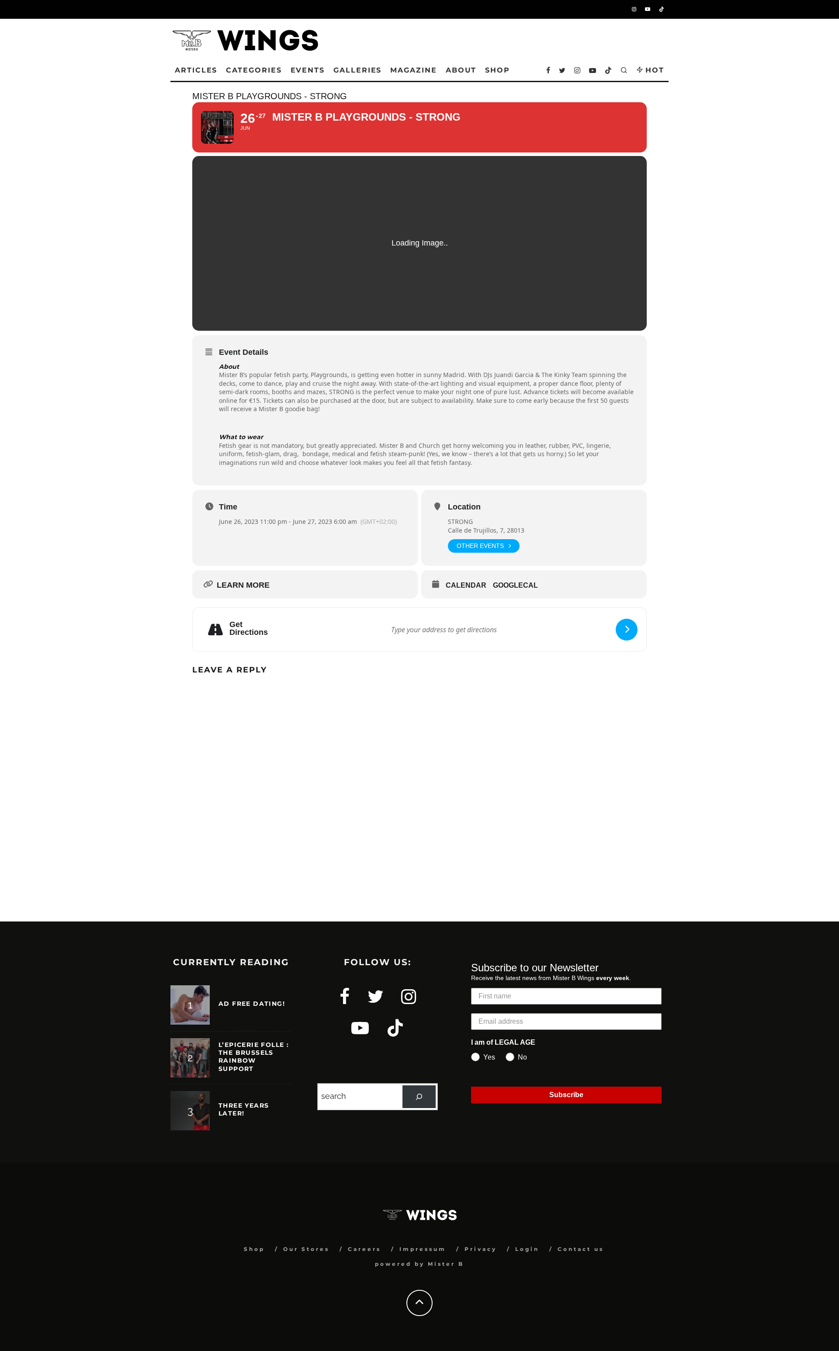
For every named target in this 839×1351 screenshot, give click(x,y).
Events (308, 70)
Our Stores (306, 1249)
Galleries (357, 70)
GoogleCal (515, 585)
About (461, 70)
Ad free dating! (251, 1004)
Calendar (466, 585)
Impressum (422, 1249)
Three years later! (243, 1109)
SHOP (497, 70)
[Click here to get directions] (627, 630)
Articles (196, 70)
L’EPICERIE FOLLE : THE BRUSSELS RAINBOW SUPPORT (253, 1057)
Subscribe (566, 1094)
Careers (364, 1249)
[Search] (419, 1096)
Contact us (581, 1249)
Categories (253, 70)
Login (527, 1249)
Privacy (481, 1249)
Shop (254, 1249)
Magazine (413, 70)
